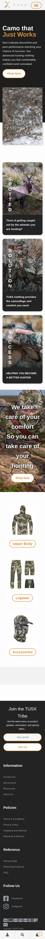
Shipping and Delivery (15, 830)
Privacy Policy (10, 824)
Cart (35, 933)
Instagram (17, 906)
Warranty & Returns (13, 836)
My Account (9, 782)
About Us (8, 794)
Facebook (17, 898)
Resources (9, 788)
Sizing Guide (10, 861)
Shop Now (14, 73)
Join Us (22, 747)
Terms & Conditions (13, 819)
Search (22, 934)
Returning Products (13, 866)
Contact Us (9, 777)
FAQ (5, 872)
